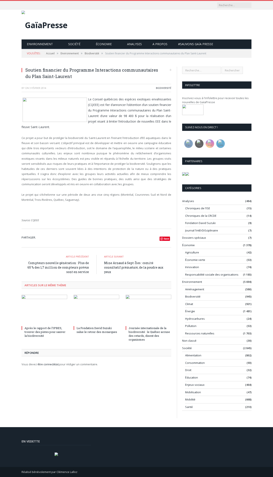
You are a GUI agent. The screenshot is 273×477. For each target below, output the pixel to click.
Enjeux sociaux (195, 385)
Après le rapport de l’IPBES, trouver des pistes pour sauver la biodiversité (45, 332)
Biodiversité (163, 88)
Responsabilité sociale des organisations (211, 274)
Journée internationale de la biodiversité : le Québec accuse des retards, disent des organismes (149, 334)
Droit (188, 370)
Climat (189, 304)
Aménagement (194, 289)
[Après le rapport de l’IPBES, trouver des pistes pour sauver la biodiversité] (44, 310)
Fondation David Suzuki (200, 223)
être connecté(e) (48, 364)
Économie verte (195, 260)
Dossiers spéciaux (194, 238)
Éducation (191, 377)
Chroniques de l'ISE (197, 208)
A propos (159, 44)
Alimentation (193, 355)
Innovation (192, 267)
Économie (104, 44)
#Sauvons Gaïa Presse (195, 44)
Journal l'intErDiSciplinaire (201, 230)
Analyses (134, 44)
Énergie (190, 311)
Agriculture (192, 252)
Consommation (195, 363)
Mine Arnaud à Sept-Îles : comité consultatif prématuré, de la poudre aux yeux (133, 267)
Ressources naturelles (199, 333)
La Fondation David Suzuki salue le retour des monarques (97, 330)
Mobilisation (193, 392)
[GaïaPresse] (44, 24)
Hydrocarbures (195, 319)
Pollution (190, 326)
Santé (189, 407)
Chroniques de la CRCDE (200, 216)
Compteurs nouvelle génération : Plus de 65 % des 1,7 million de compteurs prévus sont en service (58, 267)
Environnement (40, 44)
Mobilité (190, 399)
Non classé (189, 341)
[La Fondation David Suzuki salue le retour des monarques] (96, 310)
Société (74, 44)
